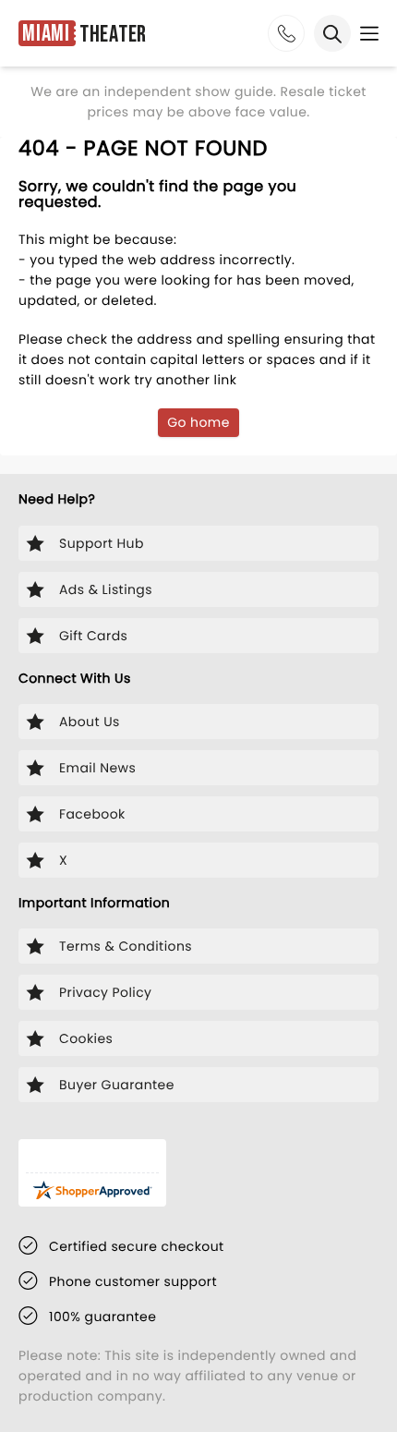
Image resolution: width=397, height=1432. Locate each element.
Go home (198, 422)
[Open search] (332, 33)
